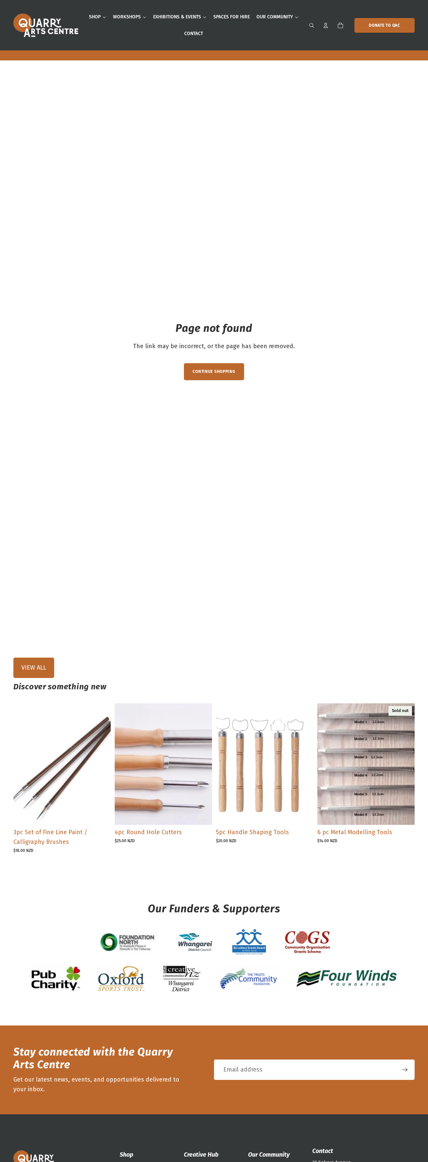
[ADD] (100, 814)
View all (33, 667)
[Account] (325, 25)
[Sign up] (405, 1070)
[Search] (311, 25)
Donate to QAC (384, 25)
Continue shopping (214, 371)
